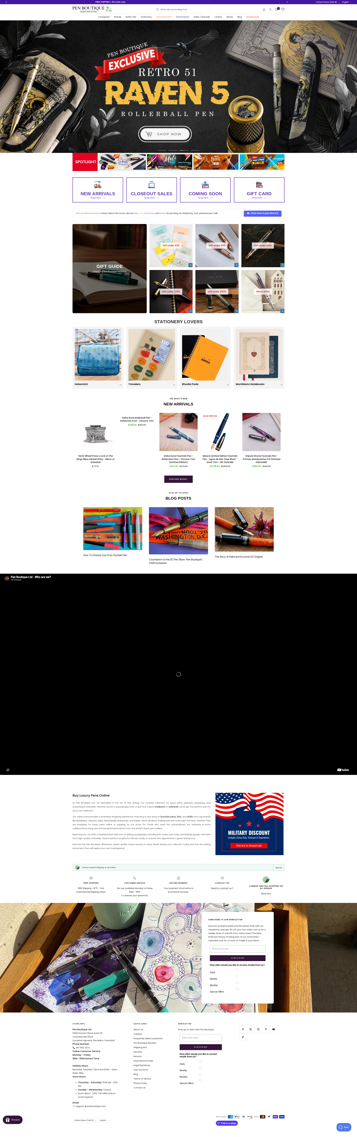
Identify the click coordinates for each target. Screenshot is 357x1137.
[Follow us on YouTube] (274, 1029)
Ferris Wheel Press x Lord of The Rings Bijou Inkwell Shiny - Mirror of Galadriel (95, 459)
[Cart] (276, 9)
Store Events (182, 16)
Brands (117, 16)
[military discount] (249, 824)
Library (229, 16)
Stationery (146, 16)
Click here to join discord (264, 213)
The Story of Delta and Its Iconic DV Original (239, 556)
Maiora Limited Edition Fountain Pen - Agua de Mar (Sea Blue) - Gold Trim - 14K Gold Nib (220, 459)
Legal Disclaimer (142, 1065)
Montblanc (81, 820)
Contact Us (140, 1087)
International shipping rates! (91, 891)
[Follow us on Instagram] (258, 1029)
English (345, 2)
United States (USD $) (326, 2)
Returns (138, 1056)
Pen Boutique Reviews (145, 1042)
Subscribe (237, 958)
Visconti (92, 820)
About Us (138, 1029)
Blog (239, 16)
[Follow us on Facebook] (243, 1029)
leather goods (192, 834)
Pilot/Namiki (110, 820)
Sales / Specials (202, 16)
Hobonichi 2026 (164, 16)
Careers (138, 1033)
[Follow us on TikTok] (243, 1037)
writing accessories (137, 834)
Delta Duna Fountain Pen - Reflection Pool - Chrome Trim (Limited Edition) (178, 459)
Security (138, 1051)
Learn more (144, 2)
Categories (104, 16)
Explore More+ (178, 479)
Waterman (122, 820)
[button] (264, 9)
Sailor (100, 820)
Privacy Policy (140, 1083)
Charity (218, 16)
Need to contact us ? (222, 888)
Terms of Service (142, 1078)
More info (279, 867)
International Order (143, 1060)
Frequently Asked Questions (148, 1038)
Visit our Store (141, 1069)
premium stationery (194, 802)
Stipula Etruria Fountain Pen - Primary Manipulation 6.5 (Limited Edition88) (261, 459)
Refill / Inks (131, 16)
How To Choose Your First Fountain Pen (105, 555)
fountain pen (122, 806)
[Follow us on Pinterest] (266, 1029)
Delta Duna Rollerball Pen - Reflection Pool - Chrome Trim (137, 419)
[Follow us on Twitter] (251, 1029)
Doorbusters (252, 16)
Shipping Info (140, 1047)
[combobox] (185, 9)
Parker (137, 820)
